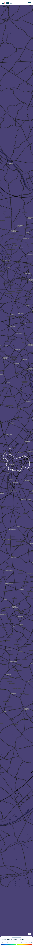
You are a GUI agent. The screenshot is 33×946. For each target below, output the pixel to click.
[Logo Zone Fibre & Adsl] (7, 3)
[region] (16, 473)
